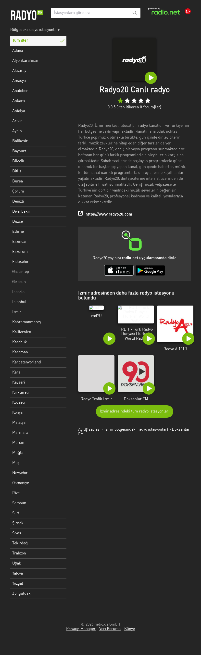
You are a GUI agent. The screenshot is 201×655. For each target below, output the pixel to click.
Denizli (18, 202)
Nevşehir (20, 473)
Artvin (17, 121)
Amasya (19, 81)
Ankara (18, 101)
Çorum (18, 191)
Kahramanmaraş (26, 322)
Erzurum (20, 252)
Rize (16, 493)
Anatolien (20, 91)
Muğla (17, 453)
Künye (129, 629)
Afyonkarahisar (25, 61)
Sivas (16, 533)
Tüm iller (20, 41)
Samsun (19, 503)
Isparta (18, 292)
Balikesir (20, 141)
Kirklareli (20, 393)
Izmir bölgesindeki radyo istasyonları (136, 430)
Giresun (19, 282)
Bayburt (19, 151)
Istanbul (19, 302)
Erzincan (19, 242)
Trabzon (19, 553)
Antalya (18, 111)
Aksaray (19, 71)
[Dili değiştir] (188, 11)
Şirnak (18, 523)
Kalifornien (21, 332)
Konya (17, 413)
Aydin (17, 131)
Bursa (17, 181)
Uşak (16, 563)
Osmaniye (20, 483)
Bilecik (18, 161)
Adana (17, 51)
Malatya (18, 423)
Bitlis (16, 171)
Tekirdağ (20, 543)
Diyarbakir (21, 212)
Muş (16, 463)
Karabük (19, 342)
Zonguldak (21, 594)
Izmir (16, 312)
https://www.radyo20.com (109, 215)
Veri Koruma (110, 629)
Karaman (20, 352)
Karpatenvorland (26, 362)
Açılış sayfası (89, 430)
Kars (16, 372)
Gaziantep (20, 272)
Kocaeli (18, 403)
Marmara (20, 433)
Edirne (18, 232)
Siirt (15, 513)
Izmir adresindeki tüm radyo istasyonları (134, 411)
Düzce (17, 222)
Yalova (17, 574)
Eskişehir (20, 262)
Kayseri (18, 383)
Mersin (18, 443)
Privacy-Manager (81, 629)
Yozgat (17, 584)
